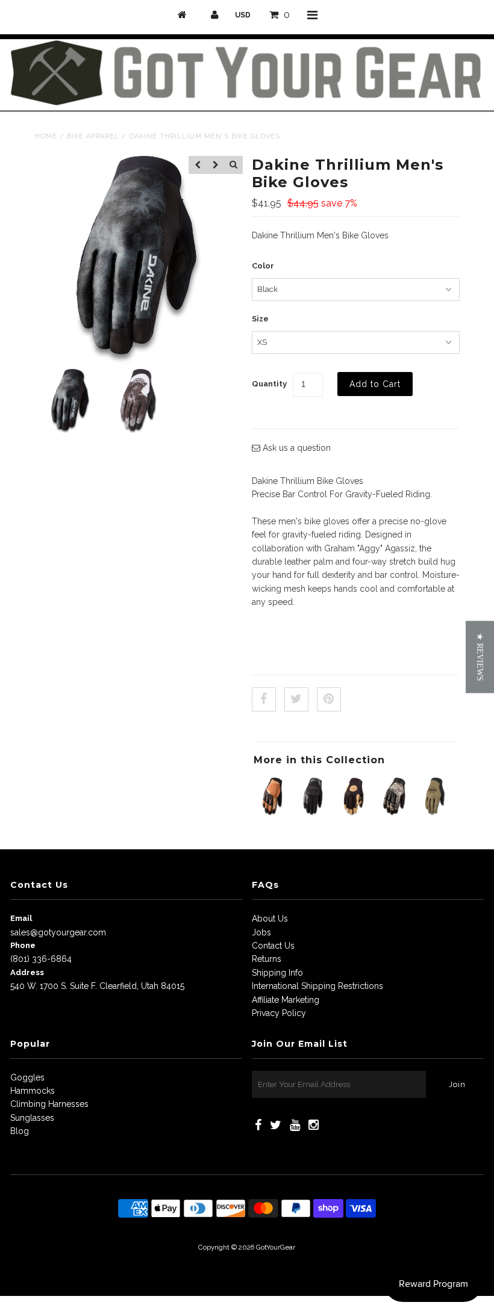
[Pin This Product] (329, 699)
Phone (23, 945)
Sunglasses (32, 1118)
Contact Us (273, 945)
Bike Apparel (93, 136)
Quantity (269, 383)
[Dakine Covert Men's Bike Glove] (354, 812)
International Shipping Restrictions (317, 986)
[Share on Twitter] (296, 699)
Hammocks (32, 1091)
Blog (19, 1131)
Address (27, 972)
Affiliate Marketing (285, 1000)
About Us (270, 918)
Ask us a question (295, 448)
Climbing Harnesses (49, 1104)
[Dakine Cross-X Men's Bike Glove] (395, 812)
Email (21, 918)
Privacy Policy (279, 1013)
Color (263, 265)
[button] (480, 657)
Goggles (27, 1077)
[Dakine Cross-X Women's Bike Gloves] (273, 812)
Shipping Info (277, 973)
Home (46, 136)
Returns (266, 959)
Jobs (261, 932)
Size (260, 318)
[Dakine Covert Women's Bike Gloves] (314, 812)
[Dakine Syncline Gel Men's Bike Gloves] (435, 812)
